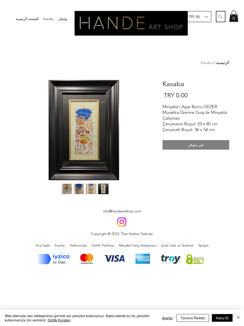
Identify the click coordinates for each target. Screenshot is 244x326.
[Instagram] (122, 222)
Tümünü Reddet (193, 317)
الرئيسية (222, 62)
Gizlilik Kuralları (59, 320)
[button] (198, 16)
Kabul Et (222, 317)
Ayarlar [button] (167, 317)
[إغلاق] (238, 318)
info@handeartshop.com (122, 211)
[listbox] (198, 16)
